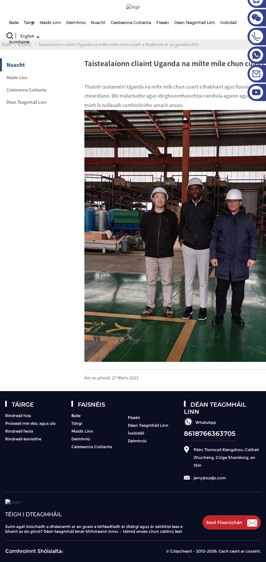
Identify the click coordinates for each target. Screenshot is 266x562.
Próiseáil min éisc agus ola (30, 423)
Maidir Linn (50, 22)
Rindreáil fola (18, 415)
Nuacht (98, 22)
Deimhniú (76, 22)
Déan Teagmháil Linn (194, 22)
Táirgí (29, 22)
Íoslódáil (136, 433)
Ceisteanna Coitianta (131, 22)
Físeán (162, 22)
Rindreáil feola (19, 431)
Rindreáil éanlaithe (23, 438)
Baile (13, 22)
